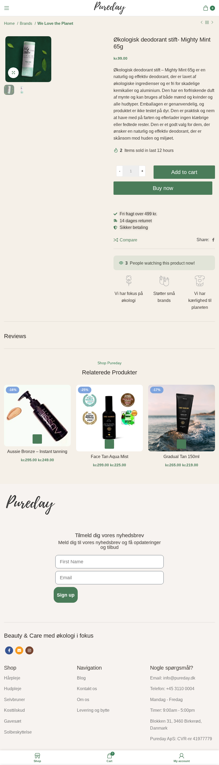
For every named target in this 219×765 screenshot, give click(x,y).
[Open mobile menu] (6, 8)
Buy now (163, 188)
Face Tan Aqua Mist (109, 456)
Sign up (66, 595)
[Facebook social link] (213, 239)
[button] (37, 439)
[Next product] (212, 22)
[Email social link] (19, 650)
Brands (26, 23)
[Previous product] (201, 22)
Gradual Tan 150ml (181, 456)
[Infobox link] (129, 290)
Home (10, 23)
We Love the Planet (55, 23)
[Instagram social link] (29, 650)
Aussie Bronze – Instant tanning (37, 451)
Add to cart (184, 172)
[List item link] (36, 678)
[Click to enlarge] (13, 72)
